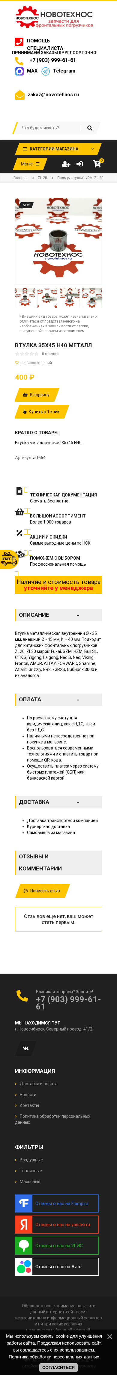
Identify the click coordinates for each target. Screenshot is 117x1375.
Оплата (49, 700)
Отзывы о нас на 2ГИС (59, 1245)
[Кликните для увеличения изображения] (58, 241)
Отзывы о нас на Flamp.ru (61, 1203)
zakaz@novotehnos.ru (53, 94)
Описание (49, 615)
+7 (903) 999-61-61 (51, 60)
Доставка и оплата (38, 1083)
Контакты (29, 1105)
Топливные (30, 1170)
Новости (27, 1094)
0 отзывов (50, 354)
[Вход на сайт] (80, 164)
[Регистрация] (66, 164)
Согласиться (58, 1367)
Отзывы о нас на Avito (58, 1266)
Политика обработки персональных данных (54, 1356)
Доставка (49, 802)
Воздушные (31, 1159)
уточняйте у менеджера (58, 588)
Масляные (29, 1181)
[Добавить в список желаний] (58, 362)
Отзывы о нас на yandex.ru (62, 1224)
